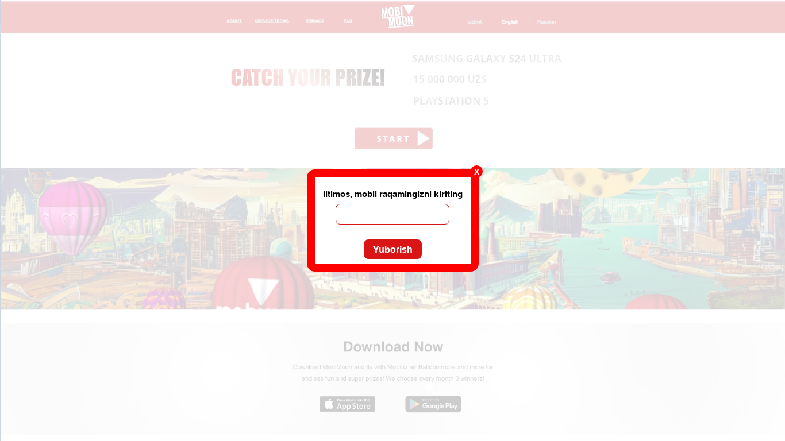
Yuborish (393, 249)
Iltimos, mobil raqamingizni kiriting (393, 194)
